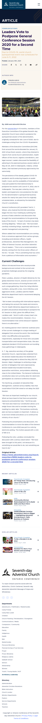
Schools (4, 704)
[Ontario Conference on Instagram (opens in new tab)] (11, 597)
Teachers (5, 707)
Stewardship (6, 665)
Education (5, 627)
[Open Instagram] (21, 65)
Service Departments (9, 701)
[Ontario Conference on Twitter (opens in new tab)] (7, 597)
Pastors (4, 698)
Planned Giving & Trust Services (12, 648)
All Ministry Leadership (10, 674)
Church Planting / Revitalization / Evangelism (17, 618)
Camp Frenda (6, 610)
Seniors (4, 662)
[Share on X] (16, 65)
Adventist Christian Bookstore (12, 686)
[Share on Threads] (25, 65)
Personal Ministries (8, 645)
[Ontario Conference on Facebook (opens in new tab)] (3, 597)
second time (12, 128)
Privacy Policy (27, 716)
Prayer (4, 651)
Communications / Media (10, 621)
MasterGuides (6, 642)
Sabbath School (7, 660)
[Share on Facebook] (11, 65)
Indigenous (5, 633)
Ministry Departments (9, 695)
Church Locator (7, 692)
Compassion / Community (10, 624)
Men (3, 639)
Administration (7, 683)
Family (4, 630)
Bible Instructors (7, 689)
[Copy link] (36, 64)
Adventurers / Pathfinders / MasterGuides (16, 607)
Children (5, 615)
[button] (39, 4)
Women (4, 668)
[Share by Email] (30, 65)
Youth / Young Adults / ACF (11, 671)
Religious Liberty (7, 657)
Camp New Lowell (8, 613)
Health (4, 636)
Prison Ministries (7, 654)
